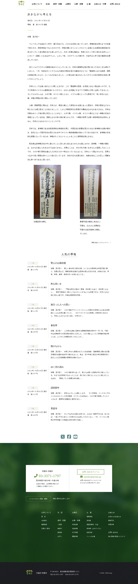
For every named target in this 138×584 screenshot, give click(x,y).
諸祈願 (60, 532)
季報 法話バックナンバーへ (100, 242)
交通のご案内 (45, 528)
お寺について (37, 4)
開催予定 (111, 520)
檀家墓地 (89, 516)
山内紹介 (44, 520)
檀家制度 (44, 524)
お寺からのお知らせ (114, 516)
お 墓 (89, 4)
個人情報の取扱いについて (116, 536)
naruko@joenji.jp (92, 476)
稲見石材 (89, 532)
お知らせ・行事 (100, 4)
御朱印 (60, 528)
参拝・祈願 (57, 4)
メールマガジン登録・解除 (38, 499)
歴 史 (43, 516)
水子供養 (75, 532)
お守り (60, 536)
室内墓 (89, 520)
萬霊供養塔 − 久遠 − (93, 524)
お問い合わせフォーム (90, 472)
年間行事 (111, 524)
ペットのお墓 (91, 536)
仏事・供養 (78, 4)
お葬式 (68, 4)
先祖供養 (75, 528)
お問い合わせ (115, 4)
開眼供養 (75, 536)
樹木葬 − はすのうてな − (94, 528)
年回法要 (75, 524)
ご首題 (60, 524)
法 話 (48, 4)
